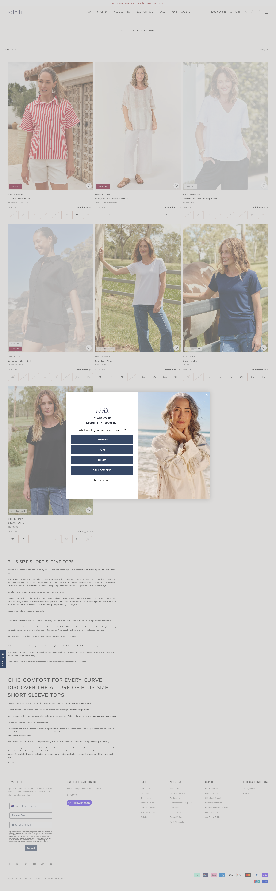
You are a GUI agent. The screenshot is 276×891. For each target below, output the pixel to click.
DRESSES (102, 439)
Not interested (102, 480)
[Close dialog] (207, 395)
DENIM (102, 460)
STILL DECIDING (102, 470)
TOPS (102, 450)
